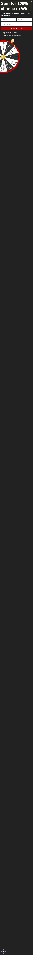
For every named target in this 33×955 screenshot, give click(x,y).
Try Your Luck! (16, 29)
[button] (3, 951)
